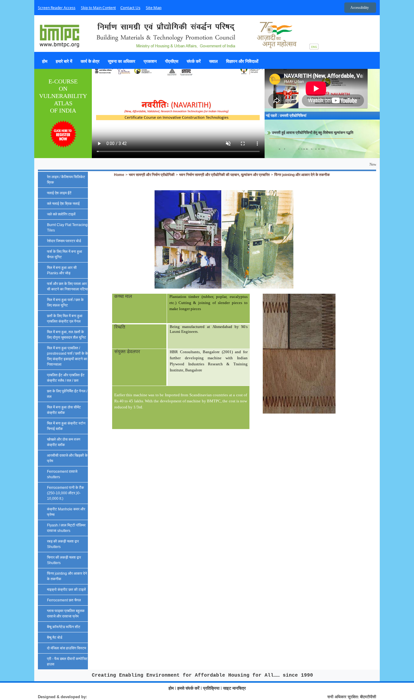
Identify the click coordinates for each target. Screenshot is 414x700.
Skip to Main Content (98, 7)
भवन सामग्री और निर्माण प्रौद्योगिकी (152, 175)
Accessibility (359, 7)
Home (119, 175)
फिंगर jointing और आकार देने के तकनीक (302, 175)
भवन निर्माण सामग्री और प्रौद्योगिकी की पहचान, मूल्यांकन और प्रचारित (224, 175)
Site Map (154, 7)
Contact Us (130, 7)
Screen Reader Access (56, 7)
